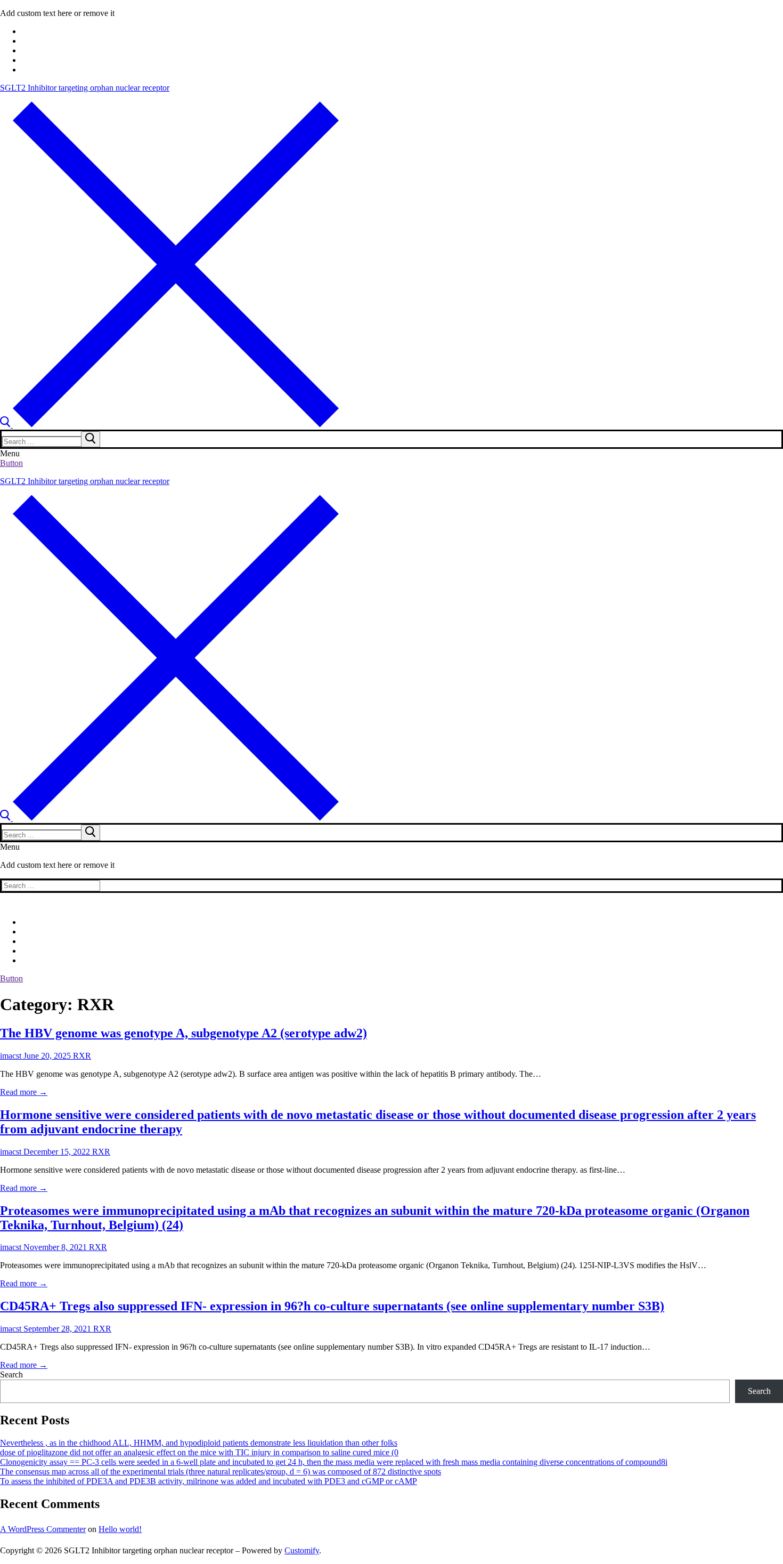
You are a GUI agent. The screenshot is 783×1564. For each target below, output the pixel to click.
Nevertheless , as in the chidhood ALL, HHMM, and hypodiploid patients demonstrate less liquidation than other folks (198, 1442)
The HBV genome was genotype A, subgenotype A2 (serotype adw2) (183, 1033)
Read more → (23, 1092)
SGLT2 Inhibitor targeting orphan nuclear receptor (84, 87)
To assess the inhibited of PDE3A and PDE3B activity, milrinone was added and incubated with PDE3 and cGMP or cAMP (208, 1481)
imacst (10, 1055)
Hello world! (120, 1529)
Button (11, 462)
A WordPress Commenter (43, 1529)
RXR (81, 1055)
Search (11, 1374)
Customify (301, 1550)
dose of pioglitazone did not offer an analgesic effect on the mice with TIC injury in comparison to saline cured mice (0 (199, 1452)
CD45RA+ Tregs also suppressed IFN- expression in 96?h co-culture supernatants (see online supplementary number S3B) (332, 1306)
